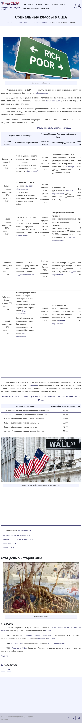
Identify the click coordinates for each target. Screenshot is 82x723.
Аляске (48, 630)
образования (32, 385)
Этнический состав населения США (18, 539)
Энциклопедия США (10, 8)
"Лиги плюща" (32, 171)
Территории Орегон (56, 643)
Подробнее (5, 656)
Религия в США (9, 543)
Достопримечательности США (37, 8)
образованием (42, 93)
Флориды (41, 638)
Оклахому (51, 638)
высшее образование (25, 235)
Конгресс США (17, 643)
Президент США (19, 648)
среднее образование (25, 274)
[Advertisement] (41, 360)
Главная (10, 22)
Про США (28, 4)
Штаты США (42, 4)
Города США (58, 4)
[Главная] (10, 3)
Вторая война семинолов (38, 635)
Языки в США (8, 547)
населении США (24, 530)
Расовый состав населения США (16, 535)
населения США (53, 101)
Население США (40, 22)
